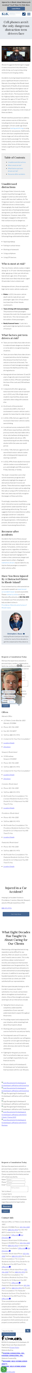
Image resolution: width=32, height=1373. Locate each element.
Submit (5, 706)
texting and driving (16, 128)
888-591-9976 (7, 908)
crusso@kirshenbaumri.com (24, 634)
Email (4, 1185)
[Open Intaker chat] (19, 705)
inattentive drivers (8, 563)
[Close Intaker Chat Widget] (21, 665)
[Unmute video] (11, 683)
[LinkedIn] (8, 1340)
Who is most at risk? (14, 165)
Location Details (8, 743)
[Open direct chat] (18, 665)
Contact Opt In (7, 1194)
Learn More (16, 9)
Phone (4, 1182)
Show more (7, 1206)
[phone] (24, 14)
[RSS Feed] (20, 1340)
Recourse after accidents (16, 174)
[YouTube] (11, 1340)
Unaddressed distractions (17, 162)
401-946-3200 (25, 1227)
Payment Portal (8, 1334)
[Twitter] (6, 1340)
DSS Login (11, 1372)
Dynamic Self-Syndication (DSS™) (14, 1367)
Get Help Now (16, 914)
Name (4, 1179)
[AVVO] (14, 1340)
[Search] (27, 1330)
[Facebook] (3, 1340)
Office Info (15, 1235)
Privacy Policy (14, 1347)
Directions (6, 747)
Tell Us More (6, 1191)
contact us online (12, 594)
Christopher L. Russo (14, 634)
